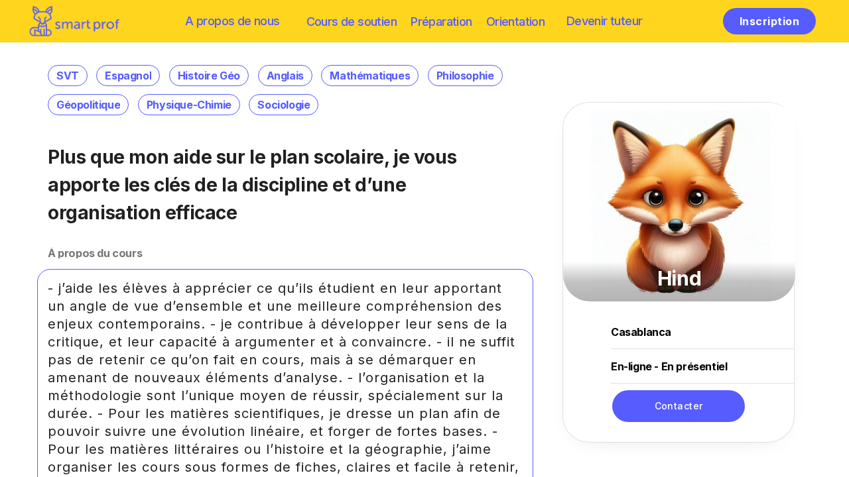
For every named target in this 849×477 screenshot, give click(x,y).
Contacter (679, 405)
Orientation (515, 21)
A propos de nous (232, 21)
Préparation (441, 21)
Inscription (769, 21)
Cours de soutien (351, 21)
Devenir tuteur (604, 21)
